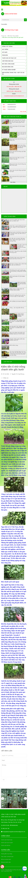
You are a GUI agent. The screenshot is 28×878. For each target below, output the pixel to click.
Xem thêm (12, 182)
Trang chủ (3, 35)
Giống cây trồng (7, 46)
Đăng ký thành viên (6, 862)
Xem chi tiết (23, 111)
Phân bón (5, 55)
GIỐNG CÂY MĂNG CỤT (15, 868)
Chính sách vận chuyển (7, 842)
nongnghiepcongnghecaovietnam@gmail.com (14, 831)
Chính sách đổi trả (5, 845)
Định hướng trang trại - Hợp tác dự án (13, 73)
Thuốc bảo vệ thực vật (9, 58)
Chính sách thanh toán (6, 839)
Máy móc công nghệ (8, 63)
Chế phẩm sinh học (7, 61)
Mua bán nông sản (7, 66)
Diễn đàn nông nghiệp (13, 35)
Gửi (4, 779)
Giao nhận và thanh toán (7, 856)
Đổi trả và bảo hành (6, 859)
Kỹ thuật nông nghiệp (9, 69)
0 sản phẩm (4, 24)
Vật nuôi (4, 52)
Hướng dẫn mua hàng (6, 853)
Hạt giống (5, 49)
